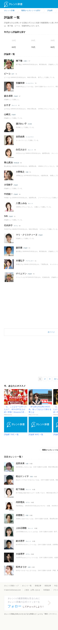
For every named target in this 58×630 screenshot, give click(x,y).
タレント (14, 105)
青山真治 (8, 162)
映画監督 (16, 162)
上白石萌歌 (21, 528)
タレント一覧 (27, 586)
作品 (55, 586)
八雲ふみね (21, 203)
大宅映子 (8, 185)
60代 (14, 47)
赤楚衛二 (20, 515)
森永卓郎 (8, 96)
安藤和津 (20, 83)
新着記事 (38, 586)
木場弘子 (20, 260)
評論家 (16, 96)
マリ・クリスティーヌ (26, 235)
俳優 (27, 172)
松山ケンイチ (22, 476)
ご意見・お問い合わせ (32, 590)
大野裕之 (20, 172)
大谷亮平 (20, 554)
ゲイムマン (21, 273)
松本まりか (21, 567)
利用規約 (46, 590)
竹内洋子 (8, 225)
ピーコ (7, 74)
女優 (27, 463)
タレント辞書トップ (11, 586)
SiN (6, 216)
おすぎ (7, 105)
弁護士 (25, 61)
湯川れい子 (21, 124)
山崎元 (7, 114)
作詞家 (30, 124)
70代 (33, 47)
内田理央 (20, 502)
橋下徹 (19, 61)
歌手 (13, 74)
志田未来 (20, 463)
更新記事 (48, 586)
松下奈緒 (20, 489)
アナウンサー (30, 261)
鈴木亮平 (20, 541)
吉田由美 (20, 136)
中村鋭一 (8, 194)
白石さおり (21, 149)
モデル (16, 225)
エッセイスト (30, 83)
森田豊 (19, 248)
